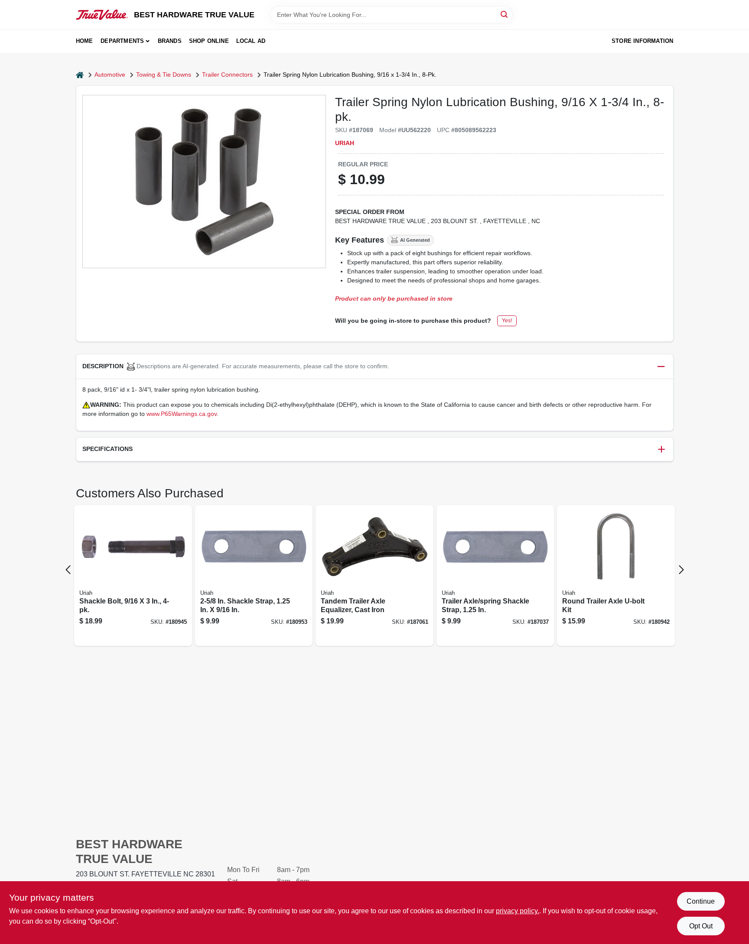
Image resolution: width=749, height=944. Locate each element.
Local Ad (251, 41)
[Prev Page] (68, 569)
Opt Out (701, 926)
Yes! (507, 321)
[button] (374, 366)
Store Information (642, 41)
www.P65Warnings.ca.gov (182, 413)
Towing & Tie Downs (163, 74)
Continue (701, 901)
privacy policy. (517, 911)
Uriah (344, 142)
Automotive (109, 74)
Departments (122, 41)
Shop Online (209, 41)
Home (84, 41)
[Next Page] (681, 569)
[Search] (504, 14)
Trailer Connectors (227, 74)
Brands (170, 41)
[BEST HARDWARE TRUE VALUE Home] (102, 15)
